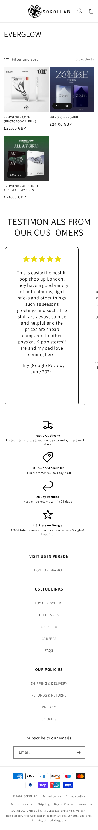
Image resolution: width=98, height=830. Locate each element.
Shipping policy (48, 804)
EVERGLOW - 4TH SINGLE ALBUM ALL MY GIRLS (21, 188)
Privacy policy (75, 796)
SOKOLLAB (31, 796)
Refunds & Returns (49, 695)
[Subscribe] (79, 752)
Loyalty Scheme (49, 603)
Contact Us (49, 627)
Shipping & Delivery (49, 683)
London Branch (49, 570)
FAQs (49, 650)
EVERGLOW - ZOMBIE (64, 117)
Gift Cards (49, 614)
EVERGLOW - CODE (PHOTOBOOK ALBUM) (20, 119)
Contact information (78, 804)
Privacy (49, 707)
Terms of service (22, 804)
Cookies (49, 719)
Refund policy (51, 796)
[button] (6, 11)
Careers (49, 638)
